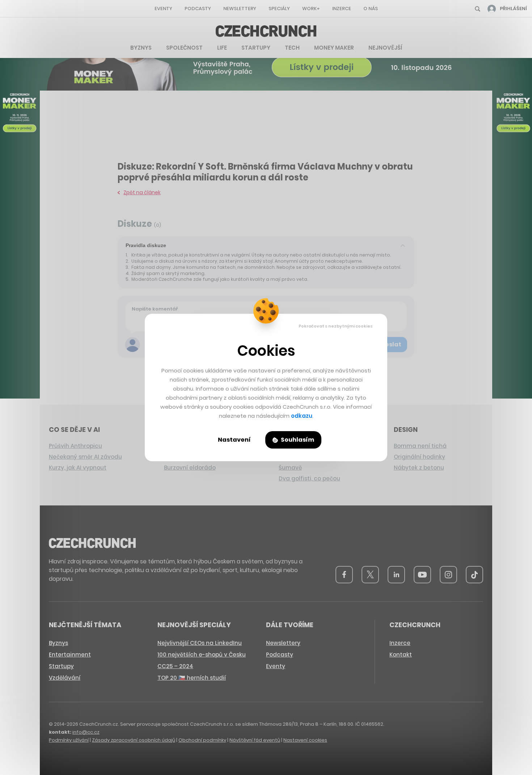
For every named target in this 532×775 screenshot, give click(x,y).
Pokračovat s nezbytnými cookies (336, 326)
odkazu (301, 416)
